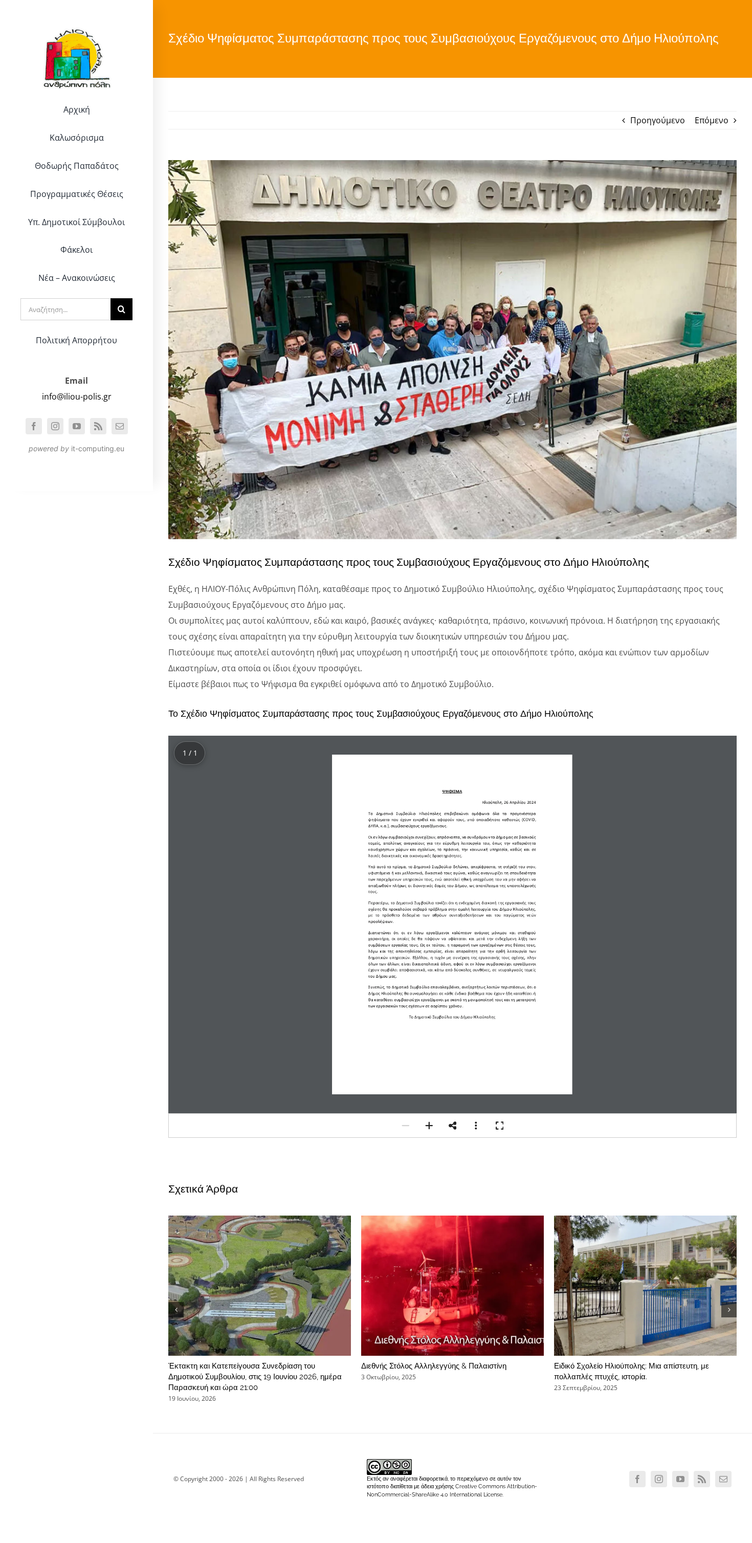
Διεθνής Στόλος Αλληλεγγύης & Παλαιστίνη (433, 1366)
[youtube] (77, 426)
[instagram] (55, 426)
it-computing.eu (97, 448)
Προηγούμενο (657, 120)
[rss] (98, 426)
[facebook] (34, 426)
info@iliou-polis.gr (77, 396)
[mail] (120, 426)
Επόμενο (711, 120)
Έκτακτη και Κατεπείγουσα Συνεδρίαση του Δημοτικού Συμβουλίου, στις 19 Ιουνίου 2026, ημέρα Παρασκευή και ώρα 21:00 (255, 1376)
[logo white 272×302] (77, 22)
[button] (405, 1125)
